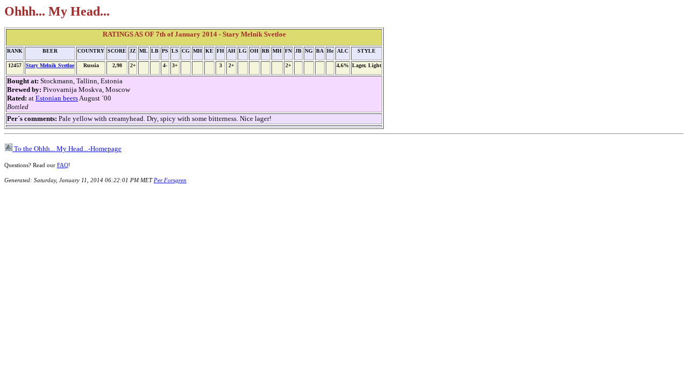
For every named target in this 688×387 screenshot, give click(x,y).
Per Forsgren (170, 180)
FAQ (62, 165)
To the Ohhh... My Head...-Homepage (66, 149)
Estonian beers (56, 98)
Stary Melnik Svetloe (50, 65)
